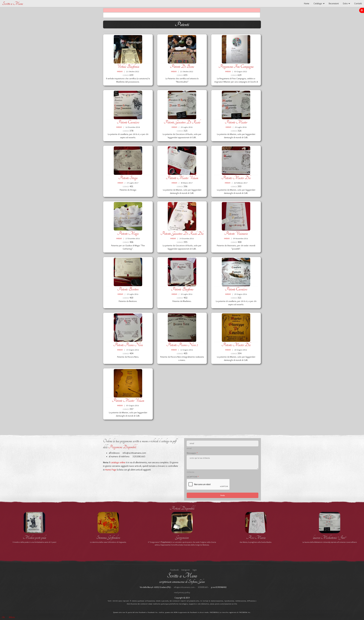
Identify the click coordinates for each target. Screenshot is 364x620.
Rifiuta (12, 617)
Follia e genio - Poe (182, 537)
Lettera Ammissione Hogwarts (108, 537)
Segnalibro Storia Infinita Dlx (34, 537)
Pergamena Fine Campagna (236, 66)
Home (306, 3)
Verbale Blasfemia (128, 66)
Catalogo (318, 3)
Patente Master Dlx (236, 177)
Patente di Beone (182, 66)
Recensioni (334, 3)
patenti (120, 71)
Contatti (358, 3)
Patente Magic (128, 233)
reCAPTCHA (192, 477)
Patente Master (236, 122)
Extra (345, 3)
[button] (361, 10)
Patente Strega (127, 177)
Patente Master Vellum (182, 177)
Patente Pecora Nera (128, 344)
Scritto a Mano (12, 3)
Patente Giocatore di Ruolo (182, 122)
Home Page (110, 469)
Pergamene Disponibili (122, 446)
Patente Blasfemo (182, 289)
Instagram (185, 570)
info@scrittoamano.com (134, 452)
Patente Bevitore (128, 289)
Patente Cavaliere (128, 122)
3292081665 (202, 587)
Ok (3, 617)
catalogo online (118, 462)
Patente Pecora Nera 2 (182, 344)
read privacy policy (182, 592)
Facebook (174, 570)
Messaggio (192, 453)
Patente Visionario (236, 233)
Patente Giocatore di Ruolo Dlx (182, 233)
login (195, 570)
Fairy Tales (256, 537)
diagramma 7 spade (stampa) (330, 537)
